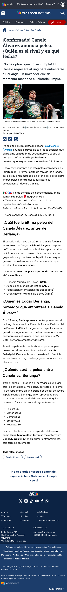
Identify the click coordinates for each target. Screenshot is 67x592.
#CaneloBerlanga (27, 204)
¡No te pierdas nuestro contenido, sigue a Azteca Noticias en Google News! (33, 476)
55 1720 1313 (39, 535)
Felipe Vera (18, 133)
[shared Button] (16, 139)
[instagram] (26, 502)
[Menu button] (4, 13)
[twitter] (21, 502)
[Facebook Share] (5, 139)
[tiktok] (31, 502)
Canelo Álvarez (13, 457)
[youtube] (37, 502)
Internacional (33, 457)
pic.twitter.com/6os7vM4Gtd (47, 208)
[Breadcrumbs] (6, 30)
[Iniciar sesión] (62, 4)
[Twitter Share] (10, 139)
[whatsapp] (47, 501)
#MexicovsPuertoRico (16, 208)
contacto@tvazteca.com (44, 532)
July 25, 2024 (46, 214)
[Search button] (62, 13)
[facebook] (42, 502)
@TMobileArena (12, 200)
